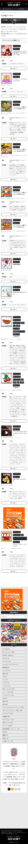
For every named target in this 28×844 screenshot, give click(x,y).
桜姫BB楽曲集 (16, 264)
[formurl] (15, 789)
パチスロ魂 (21, 9)
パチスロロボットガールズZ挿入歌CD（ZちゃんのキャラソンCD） (20, 52)
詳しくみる (13, 68)
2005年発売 (18, 390)
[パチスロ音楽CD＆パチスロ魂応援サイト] (14, 5)
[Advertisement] (14, 809)
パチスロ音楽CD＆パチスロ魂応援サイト (14, 836)
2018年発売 (8, 57)
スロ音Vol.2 (16, 336)
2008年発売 (22, 113)
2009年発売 (8, 85)
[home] (19, 789)
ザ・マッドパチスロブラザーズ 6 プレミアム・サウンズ (20, 433)
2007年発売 (22, 198)
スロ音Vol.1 (16, 387)
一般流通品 (8, 113)
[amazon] (12, 789)
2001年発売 (5, 485)
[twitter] (9, 789)
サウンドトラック (7, 9)
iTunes (4, 113)
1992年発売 (18, 548)
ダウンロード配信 (15, 113)
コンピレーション (6, 155)
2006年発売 (5, 339)
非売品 (4, 57)
